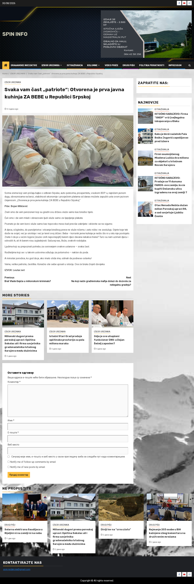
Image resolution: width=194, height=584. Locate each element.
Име (11, 420)
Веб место (13, 444)
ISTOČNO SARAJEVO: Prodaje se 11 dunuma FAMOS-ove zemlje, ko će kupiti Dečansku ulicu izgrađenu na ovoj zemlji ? (171, 185)
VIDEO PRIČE (111, 65)
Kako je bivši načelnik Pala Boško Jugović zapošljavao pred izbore (171, 138)
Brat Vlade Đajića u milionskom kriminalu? (28, 279)
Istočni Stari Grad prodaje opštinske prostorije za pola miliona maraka (66, 340)
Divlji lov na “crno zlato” (116, 529)
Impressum (175, 65)
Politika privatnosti (151, 65)
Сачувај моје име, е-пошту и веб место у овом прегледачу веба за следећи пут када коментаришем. (68, 456)
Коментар (14, 381)
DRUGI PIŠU (129, 65)
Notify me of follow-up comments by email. (33, 461)
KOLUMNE (92, 65)
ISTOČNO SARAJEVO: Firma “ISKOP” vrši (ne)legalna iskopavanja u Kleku (171, 118)
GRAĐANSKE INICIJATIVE (24, 65)
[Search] (189, 65)
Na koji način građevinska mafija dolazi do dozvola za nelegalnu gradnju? (101, 281)
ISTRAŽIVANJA (75, 65)
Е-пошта (13, 432)
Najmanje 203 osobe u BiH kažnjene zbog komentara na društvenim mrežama (167, 533)
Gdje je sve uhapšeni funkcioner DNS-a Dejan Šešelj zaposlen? (109, 340)
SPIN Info (15, 34)
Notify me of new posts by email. (27, 467)
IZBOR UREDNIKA (51, 65)
